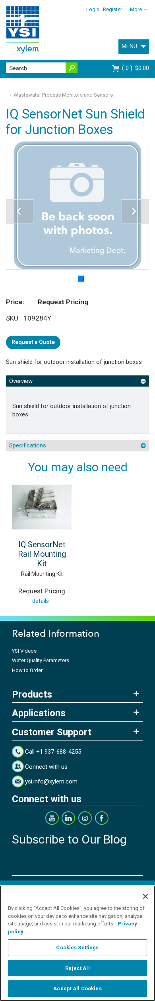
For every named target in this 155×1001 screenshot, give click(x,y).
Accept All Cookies (77, 988)
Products (32, 694)
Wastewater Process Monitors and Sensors (63, 95)
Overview (21, 381)
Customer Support (51, 732)
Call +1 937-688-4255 (53, 751)
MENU (129, 46)
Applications (39, 713)
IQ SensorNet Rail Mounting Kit (42, 554)
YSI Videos (24, 651)
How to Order (27, 670)
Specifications (27, 445)
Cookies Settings (77, 947)
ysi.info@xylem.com (51, 781)
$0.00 (136, 68)
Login (92, 9)
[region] (77, 943)
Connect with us (46, 766)
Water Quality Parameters (40, 660)
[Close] (145, 896)
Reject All (77, 968)
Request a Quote (33, 342)
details (40, 601)
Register (112, 9)
